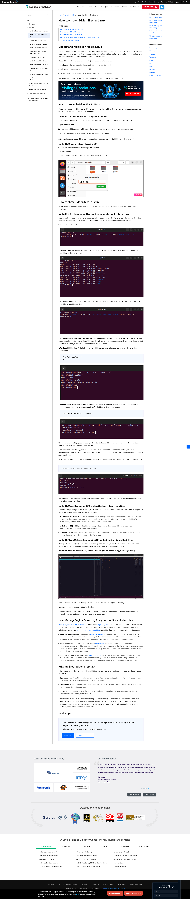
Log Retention (118, 863)
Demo (97, 7)
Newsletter (70, 888)
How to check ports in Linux (38, 44)
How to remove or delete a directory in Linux (37, 52)
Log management (155, 48)
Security (84, 884)
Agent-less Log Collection (122, 852)
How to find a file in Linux (37, 57)
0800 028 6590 (141, 2)
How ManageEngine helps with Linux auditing (38, 99)
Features (89, 7)
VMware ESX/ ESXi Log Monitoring (51, 866)
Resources (115, 7)
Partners (164, 2)
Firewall (152, 72)
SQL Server (153, 51)
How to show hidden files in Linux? (38, 35)
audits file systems (97, 634)
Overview (80, 7)
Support (125, 7)
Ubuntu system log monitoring (155, 37)
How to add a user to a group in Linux (39, 78)
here (77, 894)
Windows (152, 57)
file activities (99, 643)
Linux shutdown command (37, 89)
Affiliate (171, 2)
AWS (151, 60)
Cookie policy (121, 884)
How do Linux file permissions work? (38, 84)
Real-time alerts (95, 655)
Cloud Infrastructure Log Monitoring (125, 855)
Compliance (95, 884)
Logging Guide (70, 15)
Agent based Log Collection (49, 855)
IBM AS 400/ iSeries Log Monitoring (88, 866)
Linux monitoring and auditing (88, 630)
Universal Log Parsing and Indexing (125, 859)
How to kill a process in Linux (38, 31)
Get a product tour (85, 735)
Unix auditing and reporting (155, 32)
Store (158, 2)
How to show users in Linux (37, 40)
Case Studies (149, 795)
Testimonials (134, 795)
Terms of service (71, 884)
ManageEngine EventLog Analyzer (71, 625)
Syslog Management (120, 866)
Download (149, 7)
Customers (134, 7)
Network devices (155, 75)
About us (51, 884)
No (159, 895)
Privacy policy (108, 884)
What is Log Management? (48, 852)
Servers (152, 69)
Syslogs (152, 54)
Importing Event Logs (47, 859)
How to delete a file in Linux (38, 61)
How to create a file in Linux (38, 48)
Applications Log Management (87, 855)
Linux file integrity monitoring (155, 21)
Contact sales (82, 888)
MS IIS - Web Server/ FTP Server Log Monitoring (92, 863)
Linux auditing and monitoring (155, 27)
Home (60, 15)
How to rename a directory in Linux (38, 69)
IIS (150, 63)
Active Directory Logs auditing (86, 859)
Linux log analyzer (155, 17)
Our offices (95, 888)
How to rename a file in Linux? (38, 65)
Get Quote (105, 7)
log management (103, 625)
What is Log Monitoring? (84, 852)
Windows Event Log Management (50, 863)
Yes (159, 891)
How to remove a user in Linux (38, 74)
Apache (152, 66)
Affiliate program (136, 884)
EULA (60, 884)
